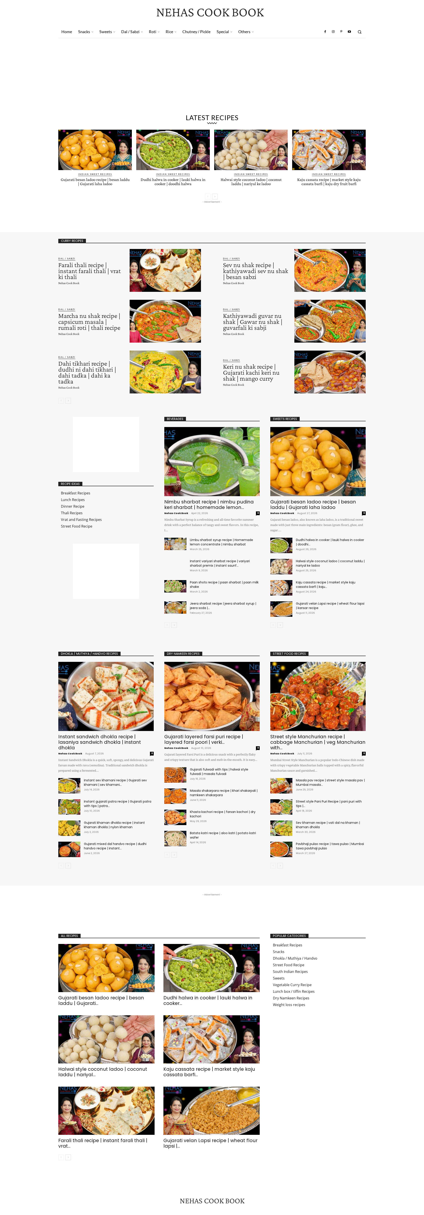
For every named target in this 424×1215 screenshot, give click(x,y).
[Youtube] (349, 32)
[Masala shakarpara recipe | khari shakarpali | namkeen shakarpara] (175, 796)
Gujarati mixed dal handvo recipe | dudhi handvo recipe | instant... (115, 846)
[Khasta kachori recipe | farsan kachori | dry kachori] (175, 817)
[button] (359, 32)
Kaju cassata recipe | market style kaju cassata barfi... (209, 1072)
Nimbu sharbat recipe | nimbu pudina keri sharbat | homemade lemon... (209, 505)
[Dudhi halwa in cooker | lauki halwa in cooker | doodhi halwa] (173, 150)
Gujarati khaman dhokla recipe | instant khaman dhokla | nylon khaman (114, 824)
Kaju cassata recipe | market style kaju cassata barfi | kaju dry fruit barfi (329, 181)
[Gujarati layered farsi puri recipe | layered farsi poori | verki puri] (212, 696)
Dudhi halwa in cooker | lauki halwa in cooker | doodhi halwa (173, 181)
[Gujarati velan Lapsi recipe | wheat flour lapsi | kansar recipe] (281, 609)
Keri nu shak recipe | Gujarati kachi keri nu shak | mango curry (251, 372)
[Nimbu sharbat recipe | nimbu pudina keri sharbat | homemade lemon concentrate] (212, 461)
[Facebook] (325, 32)
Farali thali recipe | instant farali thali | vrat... (102, 1143)
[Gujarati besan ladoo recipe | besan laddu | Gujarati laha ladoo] (95, 150)
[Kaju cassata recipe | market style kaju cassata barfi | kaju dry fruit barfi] (329, 150)
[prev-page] (207, 196)
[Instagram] (333, 32)
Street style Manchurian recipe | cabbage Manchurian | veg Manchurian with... (317, 742)
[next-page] (215, 196)
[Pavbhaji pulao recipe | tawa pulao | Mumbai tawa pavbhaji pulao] (281, 849)
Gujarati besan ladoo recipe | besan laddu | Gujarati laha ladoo (95, 181)
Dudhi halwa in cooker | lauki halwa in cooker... (207, 1000)
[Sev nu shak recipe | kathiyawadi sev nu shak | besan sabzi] (330, 270)
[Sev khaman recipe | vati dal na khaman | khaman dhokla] (281, 828)
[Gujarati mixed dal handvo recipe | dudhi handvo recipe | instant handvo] (69, 849)
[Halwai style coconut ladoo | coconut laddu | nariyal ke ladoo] (251, 150)
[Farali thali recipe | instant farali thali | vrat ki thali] (165, 270)
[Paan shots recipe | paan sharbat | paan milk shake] (175, 586)
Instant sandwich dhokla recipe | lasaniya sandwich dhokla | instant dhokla (99, 742)
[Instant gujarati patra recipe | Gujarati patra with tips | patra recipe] (69, 807)
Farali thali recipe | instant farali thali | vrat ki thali (89, 270)
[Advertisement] (212, 78)
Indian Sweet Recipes (95, 174)
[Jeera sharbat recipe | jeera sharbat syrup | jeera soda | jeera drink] (175, 607)
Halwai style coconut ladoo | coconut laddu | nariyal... (102, 1072)
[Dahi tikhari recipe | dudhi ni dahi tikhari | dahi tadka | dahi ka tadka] (165, 372)
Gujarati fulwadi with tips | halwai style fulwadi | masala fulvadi (219, 771)
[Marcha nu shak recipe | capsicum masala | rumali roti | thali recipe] (165, 321)
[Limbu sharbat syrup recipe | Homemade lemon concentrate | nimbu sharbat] (175, 544)
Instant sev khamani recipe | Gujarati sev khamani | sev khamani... (115, 782)
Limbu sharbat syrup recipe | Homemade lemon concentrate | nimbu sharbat (221, 542)
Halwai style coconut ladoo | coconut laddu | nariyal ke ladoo (251, 181)
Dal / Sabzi (66, 258)
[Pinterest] (341, 32)
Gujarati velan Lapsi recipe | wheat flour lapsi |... (210, 1143)
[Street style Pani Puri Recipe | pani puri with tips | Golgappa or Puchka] (281, 807)
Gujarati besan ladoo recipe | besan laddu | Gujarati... (101, 1000)
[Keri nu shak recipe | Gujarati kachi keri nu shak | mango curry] (330, 372)
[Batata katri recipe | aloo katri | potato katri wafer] (175, 838)
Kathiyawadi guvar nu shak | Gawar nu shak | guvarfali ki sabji (252, 321)
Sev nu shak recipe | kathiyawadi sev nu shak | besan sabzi (255, 270)
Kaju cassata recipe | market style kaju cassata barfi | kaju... (325, 584)
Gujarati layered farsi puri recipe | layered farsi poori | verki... (203, 739)
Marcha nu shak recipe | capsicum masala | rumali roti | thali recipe (89, 321)
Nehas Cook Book (68, 283)
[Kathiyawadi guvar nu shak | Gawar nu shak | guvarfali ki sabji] (330, 321)
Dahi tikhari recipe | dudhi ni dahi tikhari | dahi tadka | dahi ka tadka (87, 372)
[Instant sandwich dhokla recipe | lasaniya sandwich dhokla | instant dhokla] (106, 696)
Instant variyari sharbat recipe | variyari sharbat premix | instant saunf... (220, 563)
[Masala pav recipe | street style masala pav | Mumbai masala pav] (281, 786)
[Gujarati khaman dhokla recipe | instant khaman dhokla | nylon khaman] (69, 828)
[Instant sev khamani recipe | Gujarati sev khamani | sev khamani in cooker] (69, 786)
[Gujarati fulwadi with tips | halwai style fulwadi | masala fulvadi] (175, 775)
